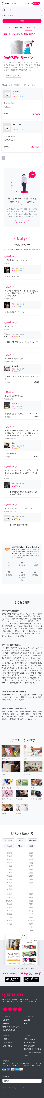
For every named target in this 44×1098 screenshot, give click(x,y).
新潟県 (9, 889)
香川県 (9, 924)
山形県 (9, 869)
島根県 (9, 907)
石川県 (31, 856)
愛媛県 (31, 894)
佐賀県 (31, 904)
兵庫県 (9, 894)
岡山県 (9, 911)
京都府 (31, 846)
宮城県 (9, 863)
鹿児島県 (31, 921)
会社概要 (5, 1020)
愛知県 (31, 876)
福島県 (9, 873)
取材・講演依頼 (29, 1046)
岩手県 (9, 859)
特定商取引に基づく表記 (11, 1027)
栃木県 (9, 879)
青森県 (9, 856)
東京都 (21, 840)
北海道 (9, 853)
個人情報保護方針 (9, 1030)
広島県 (9, 914)
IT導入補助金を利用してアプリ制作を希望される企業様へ (33, 1052)
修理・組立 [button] (19, 28)
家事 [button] (28, 28)
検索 (22, 21)
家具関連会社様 (29, 1042)
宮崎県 (31, 917)
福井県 (31, 859)
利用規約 (5, 1023)
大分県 (31, 914)
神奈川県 (32, 840)
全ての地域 (8, 840)
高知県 (31, 897)
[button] (9, 565)
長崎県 (31, 907)
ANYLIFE (27, 1020)
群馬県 (9, 883)
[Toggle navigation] (41, 3)
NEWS (26, 1023)
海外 (31, 927)
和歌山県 (9, 901)
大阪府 (20, 846)
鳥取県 (9, 904)
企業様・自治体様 (30, 1039)
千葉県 (9, 886)
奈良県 (9, 897)
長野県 (31, 866)
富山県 (31, 853)
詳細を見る (20, 557)
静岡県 (31, 873)
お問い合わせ (7, 1046)
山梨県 (31, 863)
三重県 (31, 879)
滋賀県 (31, 883)
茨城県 (9, 876)
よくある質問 (7, 1042)
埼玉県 (9, 846)
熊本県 (31, 911)
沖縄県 (31, 924)
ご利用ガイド (7, 1039)
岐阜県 (31, 869)
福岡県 (31, 901)
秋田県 (9, 866)
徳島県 (9, 921)
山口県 (9, 917)
